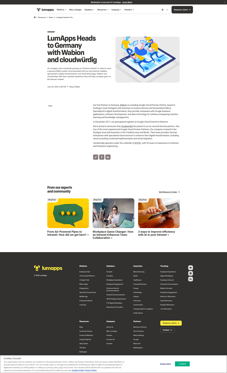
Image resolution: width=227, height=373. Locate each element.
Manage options (165, 364)
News (51, 17)
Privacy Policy (91, 370)
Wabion (123, 105)
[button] (224, 2)
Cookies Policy (78, 370)
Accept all (182, 364)
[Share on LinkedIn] (108, 157)
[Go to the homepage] (48, 268)
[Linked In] (190, 279)
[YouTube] (190, 267)
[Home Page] (45, 9)
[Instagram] (190, 273)
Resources (42, 17)
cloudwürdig (127, 126)
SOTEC (137, 143)
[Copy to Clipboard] (95, 157)
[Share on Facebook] (101, 157)
